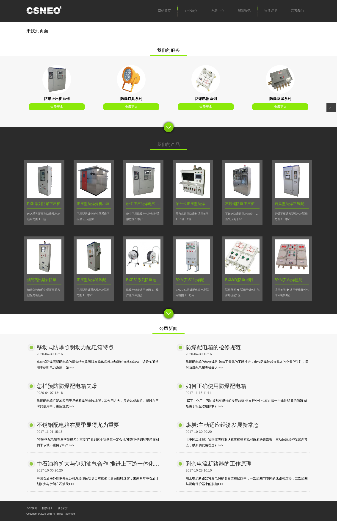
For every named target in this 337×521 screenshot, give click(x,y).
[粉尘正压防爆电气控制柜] (143, 196)
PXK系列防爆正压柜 (43, 204)
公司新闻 (168, 328)
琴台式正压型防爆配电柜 (196, 204)
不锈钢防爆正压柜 (239, 204)
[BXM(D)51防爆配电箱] (193, 272)
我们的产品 (168, 144)
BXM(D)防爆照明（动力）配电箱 (252, 280)
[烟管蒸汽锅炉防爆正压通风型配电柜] (44, 272)
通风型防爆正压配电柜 (293, 204)
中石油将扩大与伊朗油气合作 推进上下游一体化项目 (101, 464)
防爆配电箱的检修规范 (213, 347)
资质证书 (270, 11)
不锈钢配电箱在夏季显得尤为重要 (78, 425)
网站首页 (164, 11)
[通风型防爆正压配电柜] (292, 196)
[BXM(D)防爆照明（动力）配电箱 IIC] (292, 272)
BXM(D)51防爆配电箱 (193, 280)
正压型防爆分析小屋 (93, 204)
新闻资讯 (244, 11)
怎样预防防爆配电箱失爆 (67, 386)
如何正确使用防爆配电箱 (216, 386)
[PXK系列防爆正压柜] (56, 92)
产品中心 (217, 11)
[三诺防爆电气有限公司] (44, 11)
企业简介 (191, 11)
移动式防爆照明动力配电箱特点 (75, 347)
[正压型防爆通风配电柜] (94, 272)
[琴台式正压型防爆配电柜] (193, 196)
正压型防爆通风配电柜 (95, 280)
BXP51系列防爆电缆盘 (144, 280)
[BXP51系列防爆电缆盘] (143, 272)
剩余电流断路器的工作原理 (219, 464)
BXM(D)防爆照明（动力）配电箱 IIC (304, 280)
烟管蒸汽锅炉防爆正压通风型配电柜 (56, 280)
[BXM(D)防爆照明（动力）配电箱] (242, 272)
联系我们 (297, 11)
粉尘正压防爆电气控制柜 (146, 204)
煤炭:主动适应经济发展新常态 (222, 425)
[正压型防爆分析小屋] (94, 196)
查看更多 (56, 107)
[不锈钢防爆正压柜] (242, 196)
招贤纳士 (47, 508)
